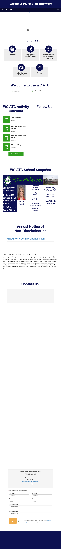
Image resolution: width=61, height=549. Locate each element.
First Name (12, 493)
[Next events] (28, 154)
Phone (33, 499)
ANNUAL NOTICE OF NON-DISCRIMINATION (26, 239)
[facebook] (32, 484)
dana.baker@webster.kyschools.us (30, 481)
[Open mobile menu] (58, 10)
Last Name (35, 493)
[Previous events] (4, 154)
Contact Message (14, 511)
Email (10, 499)
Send (12, 520)
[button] (13, 10)
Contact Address (13, 504)
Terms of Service (33, 522)
